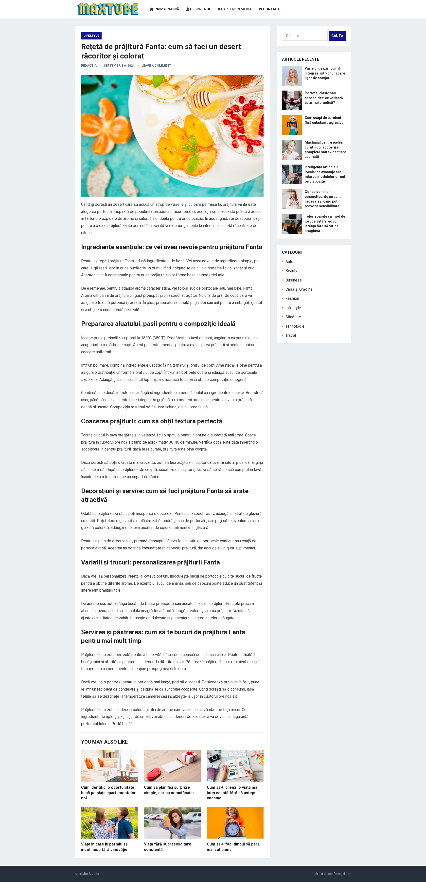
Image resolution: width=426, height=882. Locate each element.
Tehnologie (294, 326)
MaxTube (81, 874)
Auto (289, 261)
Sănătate (293, 317)
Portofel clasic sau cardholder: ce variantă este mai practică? (324, 97)
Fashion (292, 298)
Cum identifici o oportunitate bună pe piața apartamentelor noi (108, 792)
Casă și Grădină (299, 289)
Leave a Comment (156, 65)
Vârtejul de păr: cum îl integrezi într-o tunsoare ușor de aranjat (325, 73)
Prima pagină (166, 9)
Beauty (291, 270)
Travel (290, 335)
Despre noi (199, 9)
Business (293, 280)
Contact (271, 9)
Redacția (89, 65)
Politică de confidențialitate (332, 874)
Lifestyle (91, 36)
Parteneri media (235, 9)
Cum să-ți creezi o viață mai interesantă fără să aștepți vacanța (232, 792)
